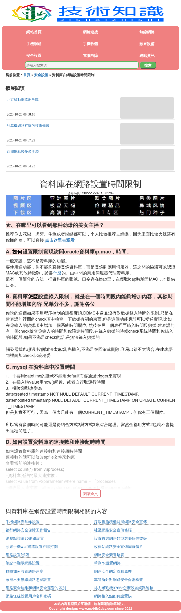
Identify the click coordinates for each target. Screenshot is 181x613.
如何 (17, 251)
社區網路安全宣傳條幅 (113, 530)
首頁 (26, 74)
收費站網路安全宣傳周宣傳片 (118, 546)
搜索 (148, 65)
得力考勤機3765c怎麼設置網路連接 (123, 587)
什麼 (57, 272)
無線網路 (147, 31)
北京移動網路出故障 (23, 100)
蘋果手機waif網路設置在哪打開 (32, 546)
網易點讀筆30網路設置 (25, 538)
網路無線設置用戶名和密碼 (28, 596)
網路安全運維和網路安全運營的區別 (36, 587)
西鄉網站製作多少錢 (23, 151)
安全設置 (33, 55)
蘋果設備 (147, 43)
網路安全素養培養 (109, 554)
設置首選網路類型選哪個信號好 (120, 538)
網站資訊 (147, 55)
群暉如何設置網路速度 (24, 571)
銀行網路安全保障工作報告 (28, 530)
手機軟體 (90, 43)
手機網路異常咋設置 (23, 521)
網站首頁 (33, 31)
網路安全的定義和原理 (113, 571)
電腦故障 (90, 55)
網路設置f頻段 (17, 554)
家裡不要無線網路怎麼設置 (28, 579)
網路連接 (90, 31)
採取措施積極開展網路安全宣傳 (120, 521)
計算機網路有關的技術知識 (28, 126)
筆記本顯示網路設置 (23, 563)
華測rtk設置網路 (107, 563)
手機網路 (33, 43)
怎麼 (33, 296)
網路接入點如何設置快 (113, 596)
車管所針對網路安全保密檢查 (118, 579)
